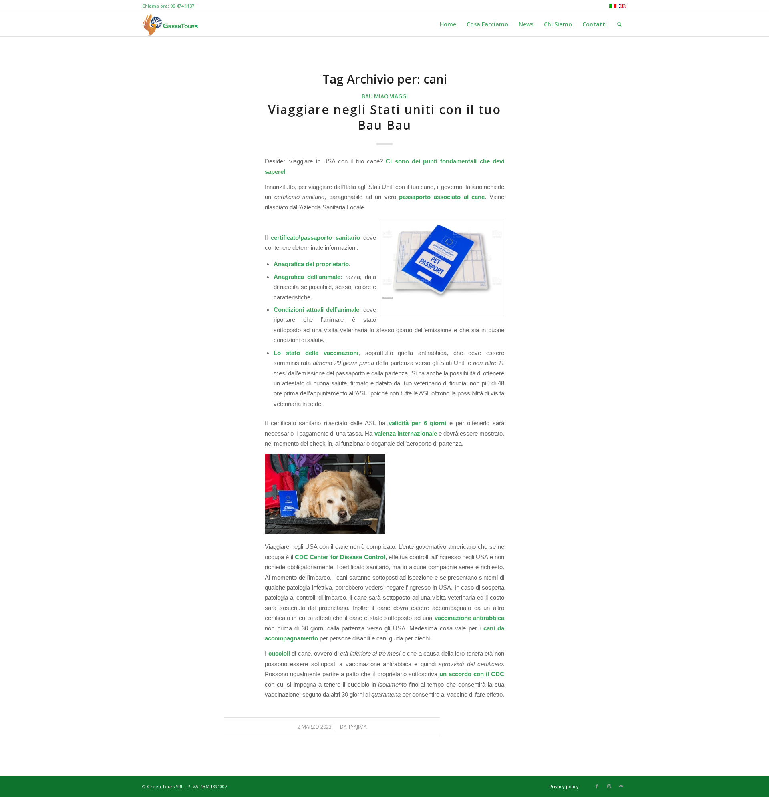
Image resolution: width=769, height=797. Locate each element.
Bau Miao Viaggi (385, 96)
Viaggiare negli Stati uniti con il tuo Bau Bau (384, 117)
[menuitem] (448, 24)
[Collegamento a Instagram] (609, 786)
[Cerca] (619, 24)
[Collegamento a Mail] (621, 786)
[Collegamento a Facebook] (597, 786)
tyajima (357, 726)
